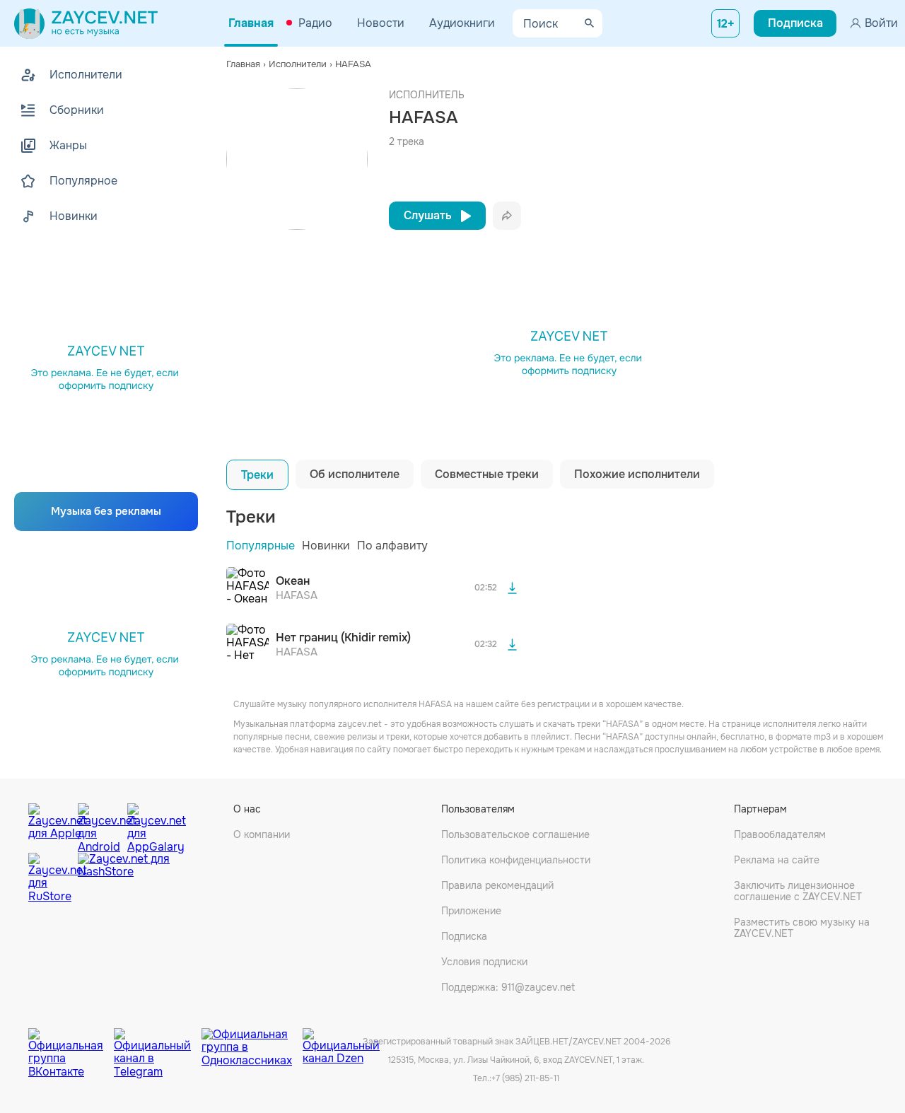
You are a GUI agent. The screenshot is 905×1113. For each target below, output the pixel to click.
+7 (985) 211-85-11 (525, 1078)
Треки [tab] (257, 474)
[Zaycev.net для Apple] (49, 824)
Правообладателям (780, 834)
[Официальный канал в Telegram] (158, 1042)
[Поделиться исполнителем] (507, 216)
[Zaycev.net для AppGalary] (148, 824)
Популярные (260, 545)
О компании (261, 834)
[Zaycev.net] (86, 23)
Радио (315, 23)
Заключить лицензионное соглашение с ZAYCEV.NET (798, 891)
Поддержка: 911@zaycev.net (508, 987)
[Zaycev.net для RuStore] (49, 878)
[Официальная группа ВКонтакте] (71, 1042)
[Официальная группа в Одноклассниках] (252, 1042)
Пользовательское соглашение (515, 834)
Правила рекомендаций (497, 885)
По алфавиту (392, 545)
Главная (251, 23)
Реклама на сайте (776, 860)
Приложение (471, 910)
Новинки (326, 545)
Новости (380, 23)
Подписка (464, 936)
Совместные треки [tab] (487, 474)
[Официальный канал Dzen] (341, 1042)
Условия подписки (484, 961)
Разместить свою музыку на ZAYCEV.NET (802, 927)
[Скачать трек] (512, 588)
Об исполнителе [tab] (354, 474)
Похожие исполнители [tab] (637, 474)
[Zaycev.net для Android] (99, 824)
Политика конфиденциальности (515, 860)
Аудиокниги (462, 23)
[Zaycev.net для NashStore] (124, 878)
